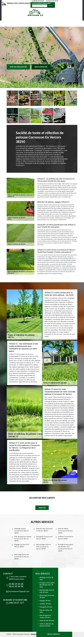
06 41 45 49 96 (53, 1)
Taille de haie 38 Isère (47, 621)
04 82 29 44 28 (39, 1)
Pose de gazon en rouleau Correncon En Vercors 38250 (22, 539)
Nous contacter (41, 67)
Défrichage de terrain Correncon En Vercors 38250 (21, 557)
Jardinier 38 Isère (45, 604)
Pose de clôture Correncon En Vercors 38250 (65, 531)
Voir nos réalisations (18, 67)
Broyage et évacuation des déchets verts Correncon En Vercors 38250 (65, 548)
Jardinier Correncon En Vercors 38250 (65, 538)
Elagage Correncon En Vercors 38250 (21, 546)
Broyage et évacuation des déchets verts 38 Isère (47, 585)
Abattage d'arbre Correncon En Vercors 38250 (21, 531)
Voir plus (42, 508)
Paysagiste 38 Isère (46, 607)
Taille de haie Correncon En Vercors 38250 (44, 530)
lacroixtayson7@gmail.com (19, 592)
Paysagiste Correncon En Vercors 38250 (44, 538)
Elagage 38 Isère (45, 601)
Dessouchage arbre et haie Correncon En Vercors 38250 (43, 547)
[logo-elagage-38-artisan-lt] (35, 12)
